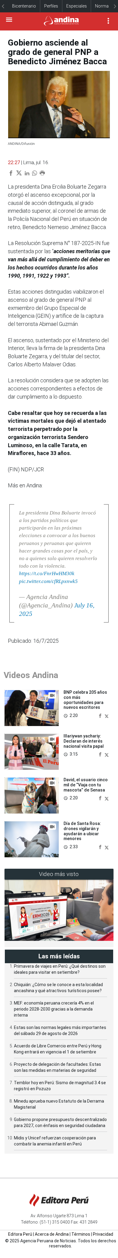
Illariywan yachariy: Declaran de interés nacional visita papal (84, 741)
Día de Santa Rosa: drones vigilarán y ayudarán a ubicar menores (82, 831)
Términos (80, 1234)
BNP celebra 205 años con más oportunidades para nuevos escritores (85, 700)
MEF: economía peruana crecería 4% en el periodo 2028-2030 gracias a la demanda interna (54, 1009)
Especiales (76, 6)
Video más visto (59, 874)
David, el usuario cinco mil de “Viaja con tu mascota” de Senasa (86, 784)
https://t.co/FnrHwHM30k (46, 573)
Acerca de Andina (52, 1234)
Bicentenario (24, 6)
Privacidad (103, 1234)
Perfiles (51, 6)
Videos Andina (31, 675)
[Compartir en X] (106, 715)
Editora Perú (20, 1234)
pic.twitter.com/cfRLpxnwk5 (48, 581)
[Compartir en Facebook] (100, 715)
